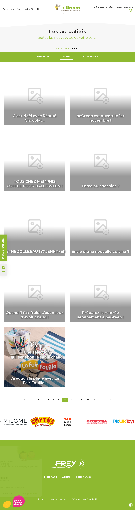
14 (82, 399)
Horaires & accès (3, 247)
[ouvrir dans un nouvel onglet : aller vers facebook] (3, 267)
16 (94, 399)
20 (104, 399)
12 (70, 399)
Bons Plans (90, 56)
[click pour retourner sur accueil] (13, 421)
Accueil (60, 48)
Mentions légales (58, 499)
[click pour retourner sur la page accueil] (67, 9)
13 (76, 399)
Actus (68, 48)
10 (59, 399)
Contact (41, 499)
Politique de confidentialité (84, 499)
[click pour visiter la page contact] (3, 272)
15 (88, 399)
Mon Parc (43, 56)
